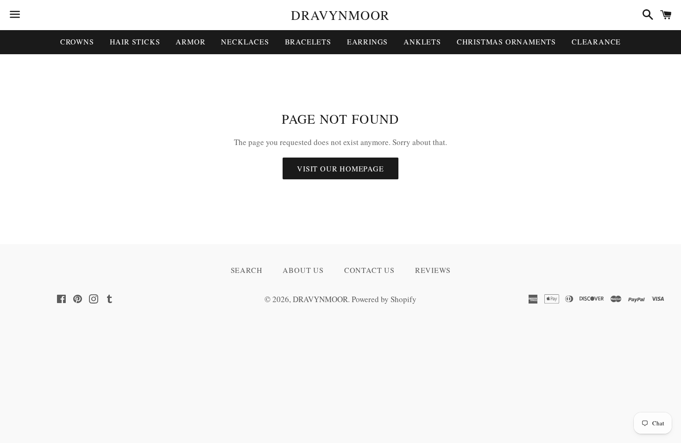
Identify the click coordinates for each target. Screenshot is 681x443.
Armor (190, 41)
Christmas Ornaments (506, 41)
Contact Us (369, 270)
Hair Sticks (135, 41)
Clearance (596, 41)
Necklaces (245, 41)
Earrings (367, 41)
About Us (303, 270)
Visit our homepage (340, 168)
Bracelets (308, 41)
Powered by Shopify (384, 299)
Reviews (433, 270)
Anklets (422, 41)
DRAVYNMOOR (340, 15)
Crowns (77, 41)
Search (247, 270)
